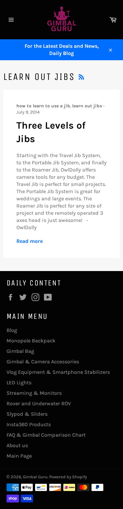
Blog (12, 330)
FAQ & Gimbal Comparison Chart (46, 435)
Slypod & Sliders (27, 414)
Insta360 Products (29, 424)
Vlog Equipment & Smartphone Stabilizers (58, 372)
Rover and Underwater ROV (39, 403)
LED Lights (19, 382)
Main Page (19, 456)
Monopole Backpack (31, 340)
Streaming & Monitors (34, 393)
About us (17, 445)
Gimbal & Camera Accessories (43, 361)
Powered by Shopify (68, 476)
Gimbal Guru (35, 476)
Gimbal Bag (20, 351)
